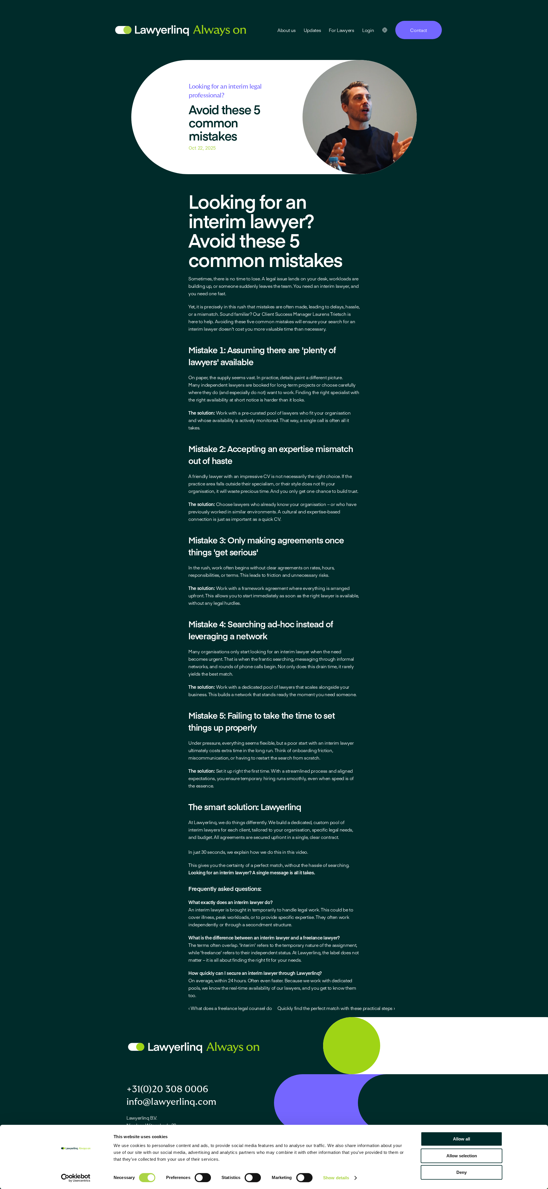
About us (286, 30)
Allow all (461, 1138)
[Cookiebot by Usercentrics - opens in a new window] (76, 1178)
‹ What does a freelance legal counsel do (230, 1008)
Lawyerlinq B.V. (141, 1117)
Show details (336, 1177)
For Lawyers (341, 30)
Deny (461, 1172)
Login (368, 30)
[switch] (203, 1177)
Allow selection (461, 1155)
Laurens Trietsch (329, 314)
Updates (312, 30)
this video (297, 852)
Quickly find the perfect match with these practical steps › (336, 1008)
